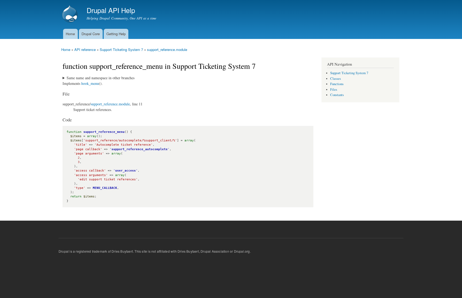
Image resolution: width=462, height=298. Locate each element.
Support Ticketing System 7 (121, 49)
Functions (337, 84)
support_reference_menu (104, 132)
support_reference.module (167, 49)
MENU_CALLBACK (105, 188)
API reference (85, 49)
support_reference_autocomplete (139, 149)
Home (70, 33)
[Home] (71, 14)
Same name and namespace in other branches (100, 77)
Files (333, 89)
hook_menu (90, 83)
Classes (335, 78)
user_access (125, 170)
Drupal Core (91, 33)
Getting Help (116, 33)
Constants (337, 95)
